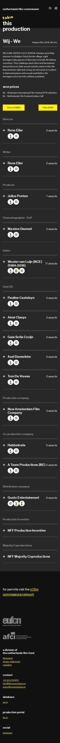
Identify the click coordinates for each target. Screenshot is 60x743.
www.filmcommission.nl (14, 687)
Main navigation (55, 8)
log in (5, 702)
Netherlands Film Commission (21, 9)
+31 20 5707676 (11, 680)
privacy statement (11, 661)
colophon (7, 665)
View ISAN (48, 107)
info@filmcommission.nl (14, 683)
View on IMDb (13, 107)
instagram (7, 733)
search (51, 8)
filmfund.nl (8, 658)
